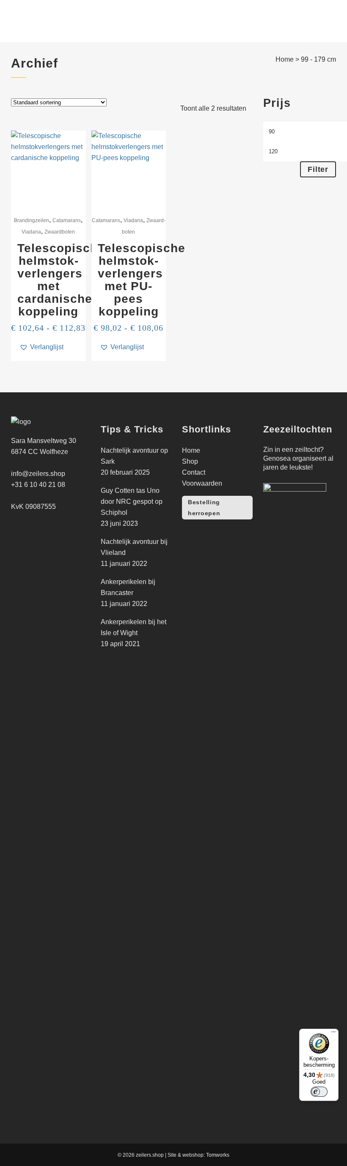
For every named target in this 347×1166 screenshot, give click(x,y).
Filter (318, 169)
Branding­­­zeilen (31, 220)
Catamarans (66, 220)
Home (284, 59)
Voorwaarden (202, 483)
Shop (190, 461)
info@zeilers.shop (38, 473)
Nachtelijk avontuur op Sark (134, 456)
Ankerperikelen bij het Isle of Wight (133, 627)
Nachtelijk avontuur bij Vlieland (134, 547)
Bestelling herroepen (204, 507)
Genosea (277, 458)
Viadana (31, 232)
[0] (307, 21)
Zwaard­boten (59, 232)
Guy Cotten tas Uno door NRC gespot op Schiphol (131, 501)
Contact (193, 472)
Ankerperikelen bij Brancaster (128, 587)
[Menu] (333, 1034)
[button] (41, 347)
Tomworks (217, 1155)
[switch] (319, 1092)
